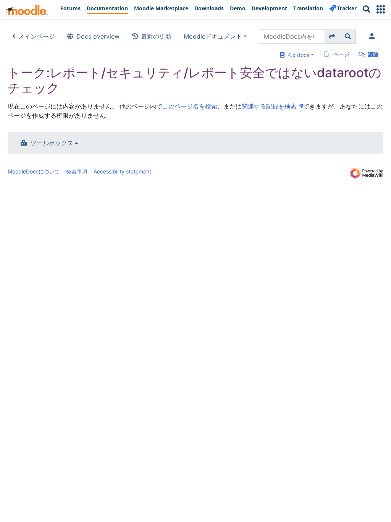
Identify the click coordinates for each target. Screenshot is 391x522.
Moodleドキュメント (213, 36)
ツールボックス (52, 143)
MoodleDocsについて (34, 171)
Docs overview (98, 36)
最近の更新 (156, 36)
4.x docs (296, 55)
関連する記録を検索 (269, 106)
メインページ (36, 36)
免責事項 (76, 171)
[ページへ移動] (332, 36)
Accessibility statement (122, 171)
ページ (341, 54)
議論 (373, 54)
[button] (380, 9)
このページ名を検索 (189, 106)
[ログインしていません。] (373, 36)
